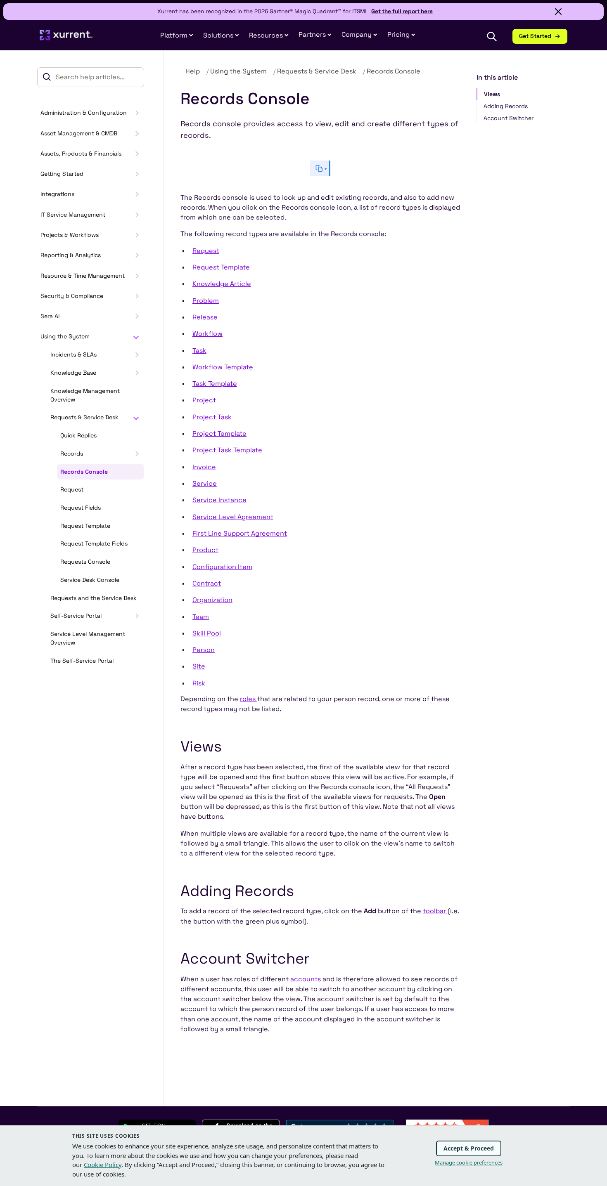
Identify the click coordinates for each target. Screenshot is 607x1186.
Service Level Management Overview (87, 638)
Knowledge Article (221, 283)
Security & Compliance (71, 296)
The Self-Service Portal (82, 660)
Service (204, 483)
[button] (315, 35)
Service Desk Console (89, 580)
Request (71, 489)
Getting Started (61, 173)
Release (205, 317)
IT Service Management (72, 214)
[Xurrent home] (66, 39)
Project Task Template (227, 450)
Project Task (212, 417)
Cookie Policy (102, 1164)
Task (199, 350)
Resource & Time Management (82, 275)
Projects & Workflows (69, 235)
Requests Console (85, 561)
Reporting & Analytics (70, 255)
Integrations (57, 194)
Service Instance (219, 500)
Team (200, 616)
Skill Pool (206, 633)
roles (248, 699)
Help (192, 71)
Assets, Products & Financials (80, 153)
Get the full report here (402, 11)
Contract (206, 583)
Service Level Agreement (232, 517)
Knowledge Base (73, 372)
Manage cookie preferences (469, 1162)
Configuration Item (222, 566)
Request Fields (80, 507)
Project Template (219, 433)
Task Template (214, 383)
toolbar (435, 911)
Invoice (204, 467)
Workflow (207, 333)
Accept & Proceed (468, 1148)
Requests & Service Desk (84, 417)
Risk (198, 683)
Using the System (65, 336)
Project (204, 400)
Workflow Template (222, 367)
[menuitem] (176, 36)
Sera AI (49, 316)
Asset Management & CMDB (78, 133)
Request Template (85, 525)
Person (203, 649)
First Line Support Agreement (239, 533)
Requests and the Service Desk (93, 598)
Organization (212, 599)
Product (205, 550)
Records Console (84, 471)
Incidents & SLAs (73, 354)
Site (198, 666)
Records (71, 453)
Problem (205, 300)
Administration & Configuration (83, 112)
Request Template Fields (94, 543)
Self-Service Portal (76, 615)
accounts (306, 979)
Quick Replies (78, 435)
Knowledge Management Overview (85, 395)
